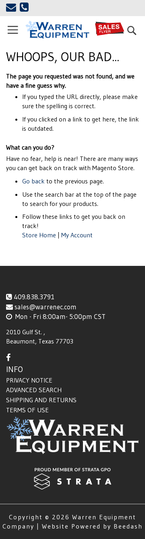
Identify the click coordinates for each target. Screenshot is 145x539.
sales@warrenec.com (45, 306)
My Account (77, 235)
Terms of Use (27, 410)
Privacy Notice (29, 380)
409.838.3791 (34, 296)
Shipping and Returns (41, 400)
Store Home (39, 235)
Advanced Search (34, 390)
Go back (33, 181)
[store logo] (57, 29)
